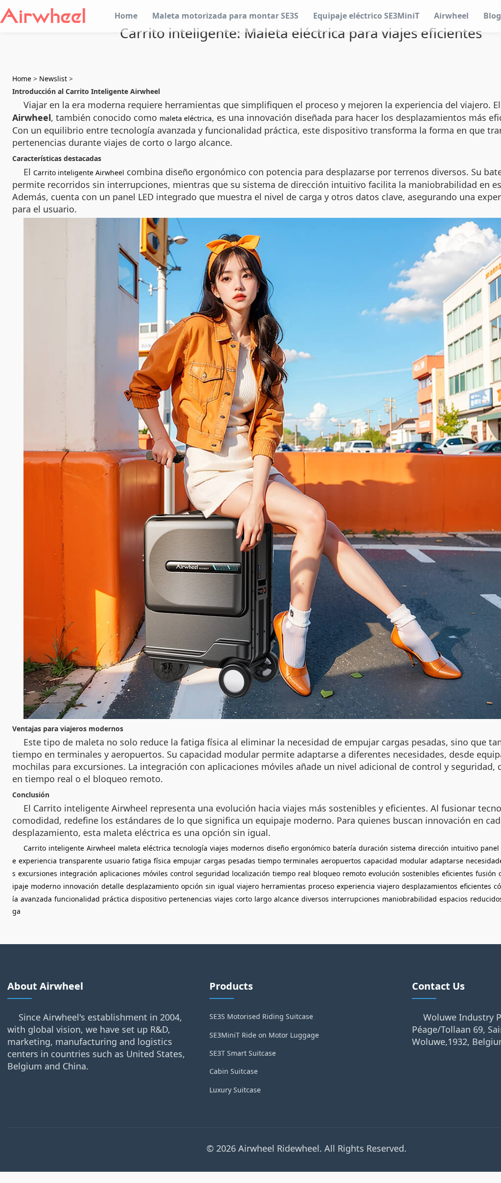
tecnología (190, 848)
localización (251, 873)
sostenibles (420, 873)
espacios (453, 899)
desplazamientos (429, 886)
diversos (315, 899)
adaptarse (446, 860)
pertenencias (190, 899)
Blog (492, 15)
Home (125, 15)
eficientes (457, 873)
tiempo (269, 860)
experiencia (38, 860)
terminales (301, 860)
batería (344, 848)
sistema (403, 848)
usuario (117, 860)
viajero (248, 886)
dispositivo (148, 899)
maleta (129, 848)
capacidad (380, 860)
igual (226, 886)
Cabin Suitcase (233, 1071)
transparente (80, 860)
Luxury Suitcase (235, 1089)
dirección (433, 848)
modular (414, 860)
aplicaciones (120, 873)
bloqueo (326, 873)
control (181, 873)
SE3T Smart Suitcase (242, 1053)
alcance (286, 899)
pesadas (241, 860)
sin (210, 886)
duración (373, 848)
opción (192, 886)
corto (243, 899)
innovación (81, 886)
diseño (278, 848)
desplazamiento (152, 886)
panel (489, 848)
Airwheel (451, 15)
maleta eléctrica (185, 118)
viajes (219, 848)
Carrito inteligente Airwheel (78, 172)
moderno (46, 886)
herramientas (283, 886)
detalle (112, 886)
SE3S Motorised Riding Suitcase (261, 1016)
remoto (354, 873)
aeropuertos (341, 860)
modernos (247, 848)
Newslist (53, 78)
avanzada (36, 899)
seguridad (212, 873)
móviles (155, 873)
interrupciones (355, 899)
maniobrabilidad (409, 899)
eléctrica (157, 848)
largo (263, 899)
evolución (384, 873)
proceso (321, 886)
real (304, 873)
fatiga (141, 860)
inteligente (66, 848)
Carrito (34, 848)
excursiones (37, 873)
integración (78, 873)
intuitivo (464, 848)
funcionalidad (77, 899)
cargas (215, 860)
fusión (486, 873)
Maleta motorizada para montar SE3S (225, 15)
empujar (187, 860)
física (162, 860)
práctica (115, 899)
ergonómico (310, 848)
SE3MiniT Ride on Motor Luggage (264, 1035)
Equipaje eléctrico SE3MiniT (366, 15)
